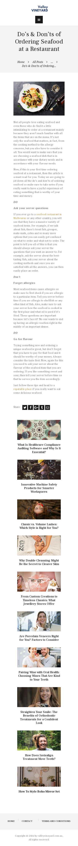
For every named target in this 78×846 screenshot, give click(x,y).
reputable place (22, 389)
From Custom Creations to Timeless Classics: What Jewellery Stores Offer (39, 600)
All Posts (37, 62)
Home (21, 62)
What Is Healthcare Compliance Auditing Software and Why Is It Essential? (39, 448)
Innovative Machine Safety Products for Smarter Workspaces (39, 488)
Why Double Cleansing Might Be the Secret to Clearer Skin (39, 562)
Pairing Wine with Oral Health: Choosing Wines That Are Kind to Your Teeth (39, 676)
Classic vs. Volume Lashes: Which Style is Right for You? (39, 526)
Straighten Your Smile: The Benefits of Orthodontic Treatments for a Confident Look (39, 717)
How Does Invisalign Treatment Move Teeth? (39, 757)
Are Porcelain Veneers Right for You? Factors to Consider (39, 638)
